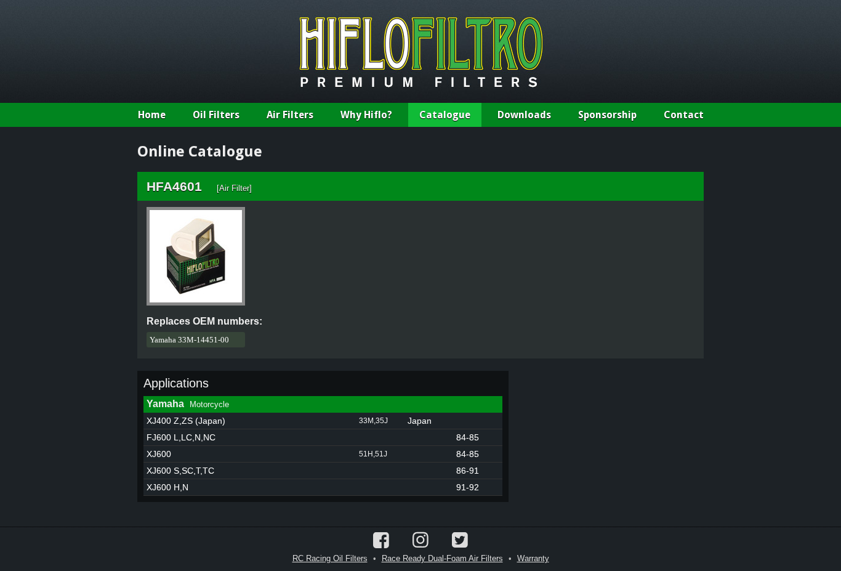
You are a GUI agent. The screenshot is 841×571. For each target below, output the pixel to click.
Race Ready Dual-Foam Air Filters (442, 558)
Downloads (524, 115)
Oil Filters (216, 115)
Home (152, 115)
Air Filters (290, 115)
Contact (684, 115)
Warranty (533, 558)
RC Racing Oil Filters (330, 558)
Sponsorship (607, 115)
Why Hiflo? (366, 115)
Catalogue (444, 115)
